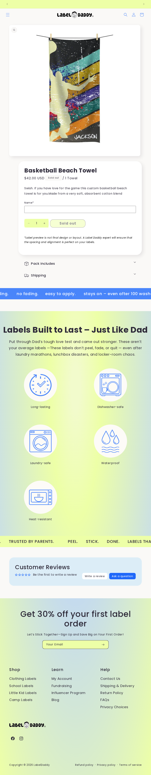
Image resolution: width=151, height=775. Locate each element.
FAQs (104, 700)
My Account (62, 678)
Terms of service (130, 765)
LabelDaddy (42, 765)
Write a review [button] (95, 576)
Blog (55, 700)
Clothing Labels (22, 678)
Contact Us (110, 678)
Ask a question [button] (122, 576)
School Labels (21, 686)
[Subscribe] (102, 644)
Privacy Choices (114, 707)
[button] (8, 15)
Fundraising (62, 686)
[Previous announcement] (7, 4)
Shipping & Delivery (117, 686)
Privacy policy (106, 765)
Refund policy (84, 765)
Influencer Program (69, 693)
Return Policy (111, 693)
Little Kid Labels (23, 693)
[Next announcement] (144, 4)
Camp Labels (21, 700)
